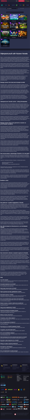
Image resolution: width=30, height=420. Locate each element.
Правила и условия (18, 380)
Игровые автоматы (24, 379)
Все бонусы (25, 377)
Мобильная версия (26, 376)
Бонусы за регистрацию (19, 377)
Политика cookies (25, 380)
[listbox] (12, 8)
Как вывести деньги (19, 376)
